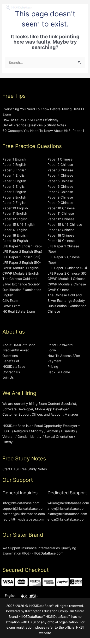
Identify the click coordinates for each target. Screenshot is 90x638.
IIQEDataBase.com (48, 553)
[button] (81, 7)
